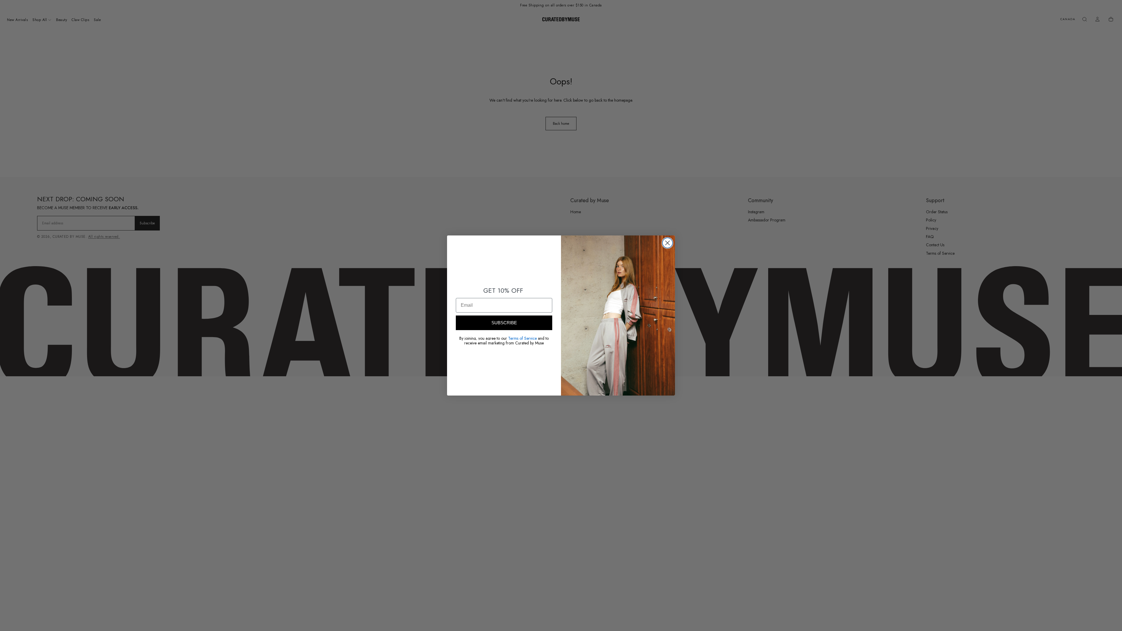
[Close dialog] (667, 243)
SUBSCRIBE (504, 322)
